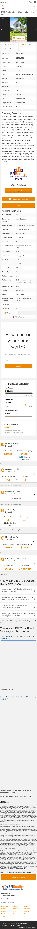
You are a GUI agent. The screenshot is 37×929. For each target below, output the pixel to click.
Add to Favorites (11, 49)
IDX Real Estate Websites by (9, 923)
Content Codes (9, 623)
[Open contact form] (35, 2)
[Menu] (34, 7)
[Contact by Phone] (30, 2)
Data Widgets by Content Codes (26, 927)
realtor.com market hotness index (12, 464)
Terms (12, 925)
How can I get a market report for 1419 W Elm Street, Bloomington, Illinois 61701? (18, 615)
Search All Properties (20, 199)
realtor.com (28, 872)
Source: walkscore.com (7, 689)
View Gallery (20, 38)
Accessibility (5, 925)
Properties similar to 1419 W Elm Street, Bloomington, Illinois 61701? (14, 606)
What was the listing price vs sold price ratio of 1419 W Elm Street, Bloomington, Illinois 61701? (18, 598)
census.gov (7, 553)
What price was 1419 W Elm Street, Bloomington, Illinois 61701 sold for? (17, 590)
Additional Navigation (18, 877)
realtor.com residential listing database (14, 530)
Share (20, 205)
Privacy (18, 925)
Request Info (28, 45)
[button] (2, 29)
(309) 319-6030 (18, 185)
